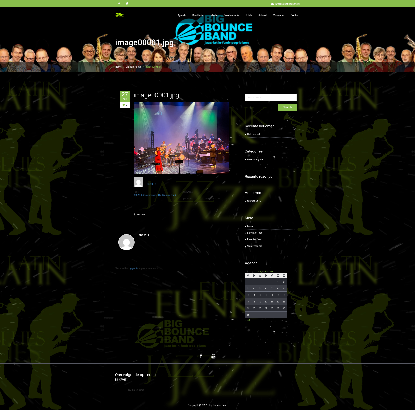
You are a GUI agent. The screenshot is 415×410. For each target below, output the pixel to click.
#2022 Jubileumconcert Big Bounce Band (155, 195)
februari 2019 (254, 201)
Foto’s (248, 15)
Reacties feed (254, 239)
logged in (133, 268)
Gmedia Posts (133, 66)
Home (118, 66)
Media (214, 15)
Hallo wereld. (253, 134)
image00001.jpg (156, 95)
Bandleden (198, 15)
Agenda (182, 15)
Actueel (262, 15)
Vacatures (279, 15)
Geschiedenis (231, 15)
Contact (295, 15)
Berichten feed (254, 232)
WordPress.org (254, 246)
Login (250, 226)
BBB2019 (151, 184)
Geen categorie (255, 159)
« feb (247, 319)
